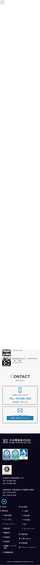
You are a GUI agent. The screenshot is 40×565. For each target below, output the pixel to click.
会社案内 (24, 507)
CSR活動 (26, 520)
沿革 (24, 524)
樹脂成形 (7, 528)
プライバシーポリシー (29, 547)
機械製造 (7, 533)
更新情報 (24, 534)
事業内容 (5, 511)
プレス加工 (8, 519)
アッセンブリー (9, 524)
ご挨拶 (25, 511)
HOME (4, 507)
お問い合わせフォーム (20, 418)
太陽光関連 (8, 515)
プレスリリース (28, 529)
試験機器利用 (8, 552)
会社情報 (26, 515)
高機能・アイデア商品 (10, 547)
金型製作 (7, 537)
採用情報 (24, 543)
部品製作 (7, 541)
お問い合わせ (26, 538)
